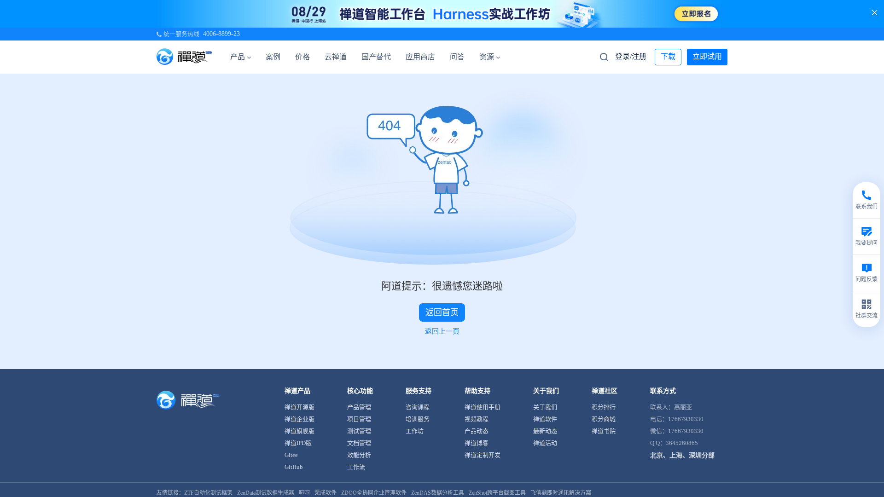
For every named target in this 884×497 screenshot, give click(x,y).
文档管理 (359, 442)
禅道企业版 (299, 419)
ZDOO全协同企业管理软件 (374, 493)
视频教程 (477, 419)
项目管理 (359, 419)
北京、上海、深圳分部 (682, 455)
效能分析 (359, 454)
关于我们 (545, 407)
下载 (668, 56)
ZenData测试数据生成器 (265, 493)
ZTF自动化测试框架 (208, 493)
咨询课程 (418, 407)
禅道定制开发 (482, 454)
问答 (457, 57)
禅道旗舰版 (299, 431)
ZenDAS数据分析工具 (437, 493)
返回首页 (442, 312)
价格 (302, 57)
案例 (273, 57)
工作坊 (415, 431)
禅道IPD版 (298, 442)
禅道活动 (545, 442)
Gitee (291, 454)
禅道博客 (477, 442)
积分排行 (604, 407)
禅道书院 (604, 431)
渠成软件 (325, 493)
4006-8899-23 (221, 33)
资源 (486, 57)
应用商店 (420, 57)
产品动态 (477, 431)
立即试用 (707, 56)
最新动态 (545, 431)
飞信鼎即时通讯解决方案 (560, 493)
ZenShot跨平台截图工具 (497, 493)
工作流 (356, 466)
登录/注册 (630, 56)
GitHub (294, 466)
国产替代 (376, 57)
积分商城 (604, 419)
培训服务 (418, 419)
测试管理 (359, 431)
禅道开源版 (299, 407)
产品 (237, 57)
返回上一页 (442, 331)
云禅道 (336, 57)
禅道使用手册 (482, 407)
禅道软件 (545, 419)
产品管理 (359, 407)
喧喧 (304, 493)
